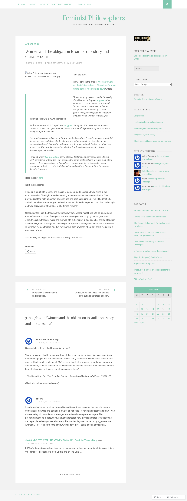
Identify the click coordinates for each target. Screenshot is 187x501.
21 (153, 314)
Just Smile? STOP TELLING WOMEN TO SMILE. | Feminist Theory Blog (61, 440)
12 (142, 309)
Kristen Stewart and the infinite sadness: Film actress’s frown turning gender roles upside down (94, 85)
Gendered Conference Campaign (57, 4)
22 (158, 314)
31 (169, 319)
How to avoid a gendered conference (150, 217)
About (32, 4)
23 (163, 314)
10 (169, 304)
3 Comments (76, 63)
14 (153, 309)
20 (147, 314)
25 (137, 319)
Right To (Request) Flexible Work (148, 257)
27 (147, 319)
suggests (101, 100)
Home (22, 4)
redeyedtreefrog (56, 63)
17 (169, 309)
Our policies (84, 4)
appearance (32, 44)
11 (137, 309)
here (41, 178)
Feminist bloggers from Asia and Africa (151, 210)
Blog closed (139, 116)
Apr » (142, 322)
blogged (68, 125)
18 (137, 314)
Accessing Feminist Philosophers (148, 128)
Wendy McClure (51, 157)
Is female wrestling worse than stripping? (151, 251)
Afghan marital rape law (144, 264)
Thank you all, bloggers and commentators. (152, 141)
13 (147, 309)
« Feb (136, 322)
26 (142, 319)
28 (153, 319)
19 (142, 314)
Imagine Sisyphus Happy (144, 135)
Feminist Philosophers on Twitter (148, 99)
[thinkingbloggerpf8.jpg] (142, 41)
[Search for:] (146, 68)
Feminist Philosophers (93, 17)
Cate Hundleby (148, 171)
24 (169, 314)
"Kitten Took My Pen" (143, 279)
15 (158, 309)
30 (163, 319)
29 (158, 319)
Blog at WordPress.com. (28, 494)
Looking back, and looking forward (148, 122)
